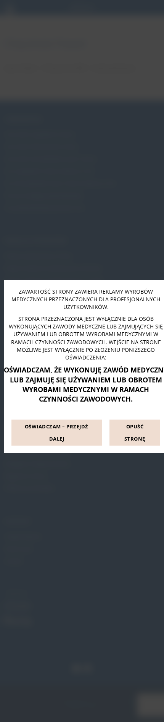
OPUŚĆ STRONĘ (134, 432)
